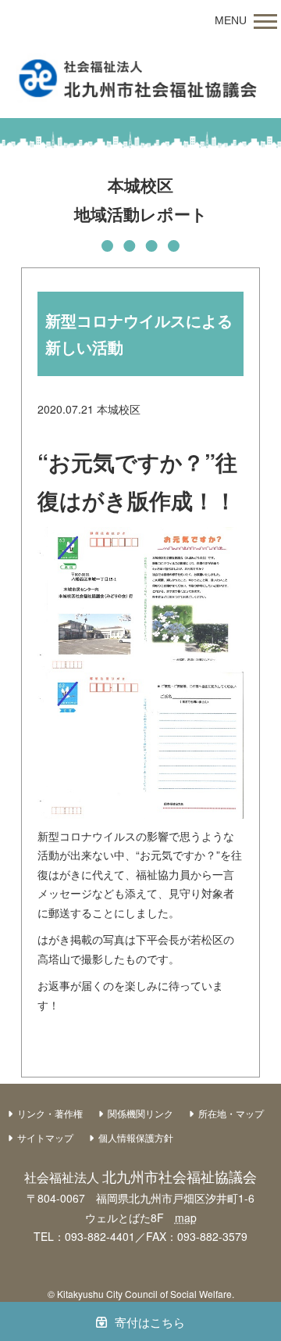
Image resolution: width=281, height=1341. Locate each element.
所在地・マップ (231, 1113)
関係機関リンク (140, 1113)
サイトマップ (45, 1137)
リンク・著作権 (50, 1113)
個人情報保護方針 (135, 1137)
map (186, 1217)
